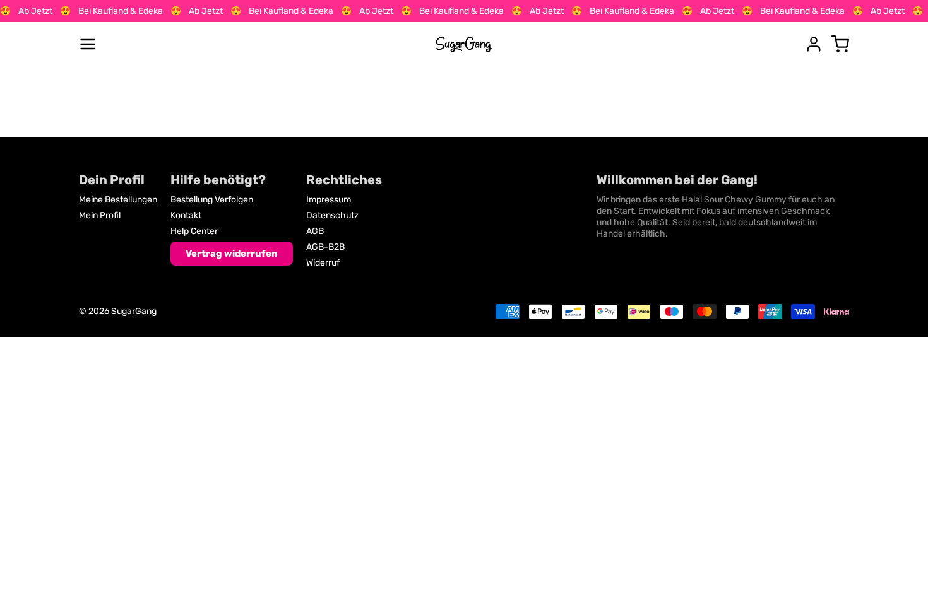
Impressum (328, 199)
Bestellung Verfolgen (211, 199)
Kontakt (185, 215)
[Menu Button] (88, 44)
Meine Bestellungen (118, 199)
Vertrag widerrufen (232, 253)
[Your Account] (814, 44)
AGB (315, 231)
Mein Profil (100, 215)
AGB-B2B (325, 247)
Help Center (194, 231)
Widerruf (323, 262)
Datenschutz (332, 215)
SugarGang (134, 311)
